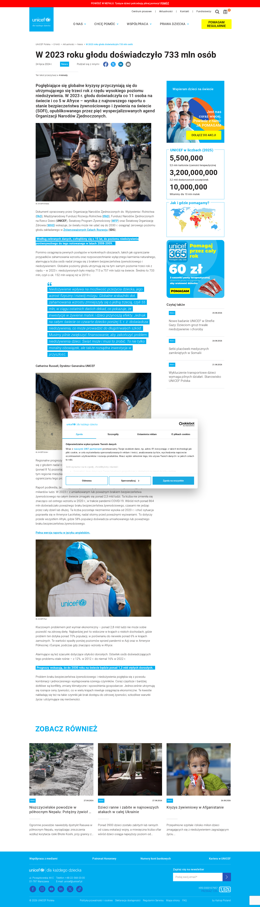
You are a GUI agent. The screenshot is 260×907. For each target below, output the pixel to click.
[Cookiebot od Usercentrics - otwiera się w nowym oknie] (181, 424)
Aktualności (166, 11)
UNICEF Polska (43, 44)
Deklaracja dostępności (128, 900)
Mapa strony (173, 900)
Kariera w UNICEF (220, 858)
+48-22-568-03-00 (75, 877)
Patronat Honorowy (104, 858)
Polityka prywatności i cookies (96, 900)
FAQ (184, 900)
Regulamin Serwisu (153, 900)
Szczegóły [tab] (113, 434)
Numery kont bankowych (156, 858)
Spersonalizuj (128, 480)
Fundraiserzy (204, 11)
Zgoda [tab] (79, 434)
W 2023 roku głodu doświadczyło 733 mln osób (109, 44)
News (80, 44)
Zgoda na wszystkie (173, 480)
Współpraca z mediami (43, 858)
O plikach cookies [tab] (180, 434)
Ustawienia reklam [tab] (147, 434)
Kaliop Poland (223, 900)
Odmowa (86, 480)
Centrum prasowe (142, 11)
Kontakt (185, 11)
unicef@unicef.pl (73, 881)
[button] (78, 24)
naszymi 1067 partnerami (88, 449)
